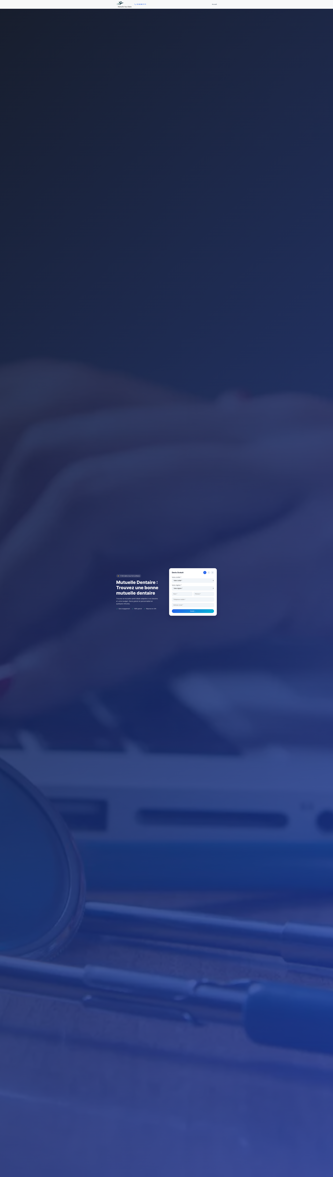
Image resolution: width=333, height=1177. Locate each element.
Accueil (214, 4)
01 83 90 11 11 (141, 4)
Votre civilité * (176, 577)
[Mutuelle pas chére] (124, 4)
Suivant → (193, 611)
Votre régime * (177, 585)
